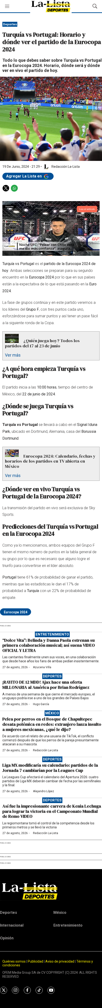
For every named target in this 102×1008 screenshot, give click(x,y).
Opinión (7, 938)
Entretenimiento (52, 634)
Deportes (10, 24)
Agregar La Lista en (24, 176)
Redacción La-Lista (45, 750)
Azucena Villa (42, 667)
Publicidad (36, 961)
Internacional (11, 925)
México (52, 713)
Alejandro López (43, 791)
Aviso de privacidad (59, 961)
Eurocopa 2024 (15, 612)
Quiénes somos (14, 961)
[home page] (51, 891)
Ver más (13, 355)
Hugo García (41, 704)
